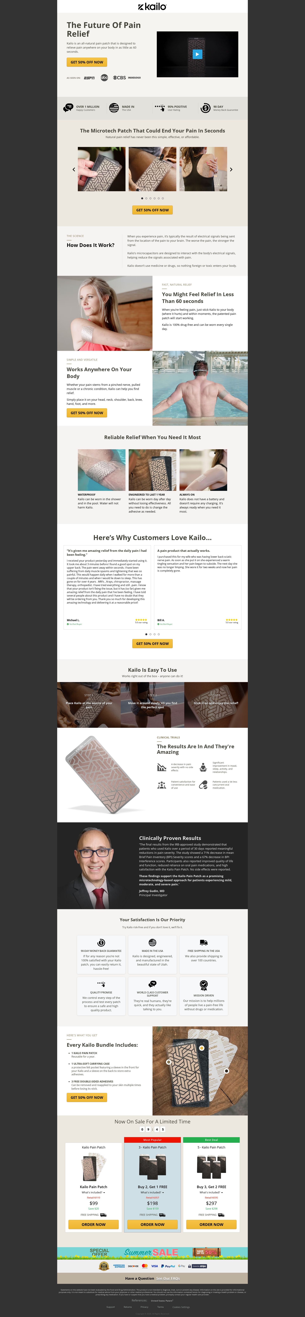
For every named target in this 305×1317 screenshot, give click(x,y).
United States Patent (161, 1300)
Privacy (144, 1307)
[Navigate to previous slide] (74, 169)
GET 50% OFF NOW (87, 62)
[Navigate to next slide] (231, 169)
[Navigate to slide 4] (154, 198)
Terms (160, 1307)
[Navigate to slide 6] (163, 198)
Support (110, 1307)
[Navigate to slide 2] (146, 198)
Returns (128, 1307)
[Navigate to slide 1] (142, 198)
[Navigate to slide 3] (150, 198)
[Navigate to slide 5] (159, 198)
